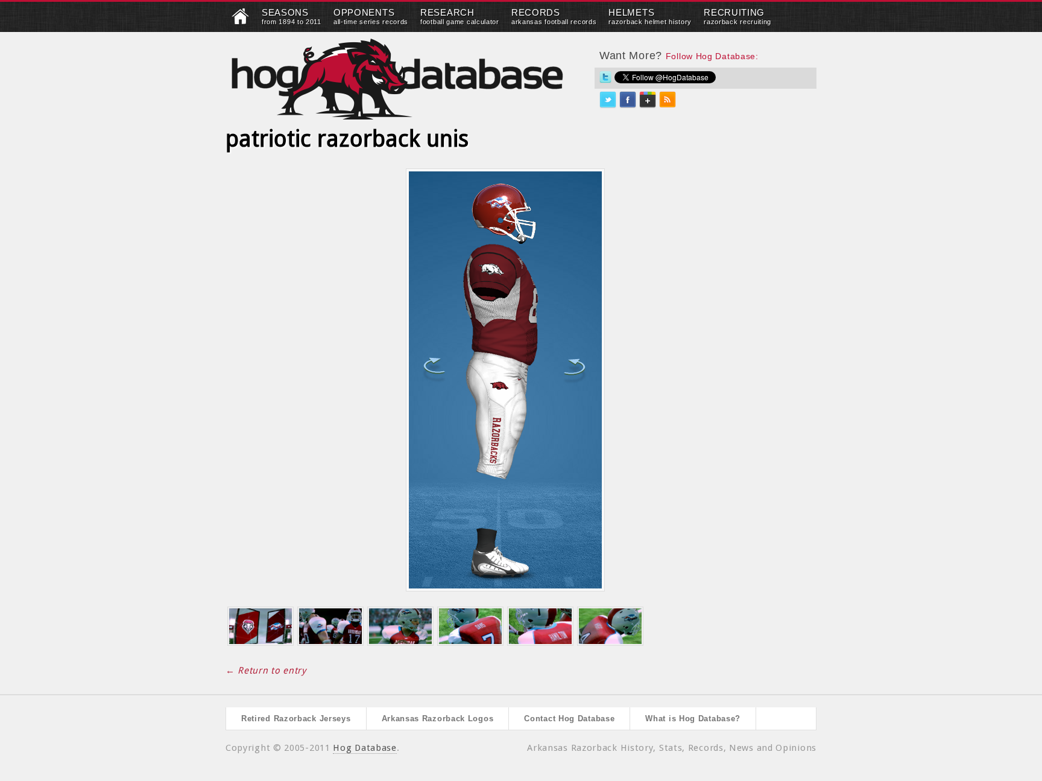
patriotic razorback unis (347, 139)
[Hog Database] (397, 79)
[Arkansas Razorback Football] (241, 22)
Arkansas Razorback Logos (438, 718)
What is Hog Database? (692, 718)
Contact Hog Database (569, 718)
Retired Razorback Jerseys (296, 718)
